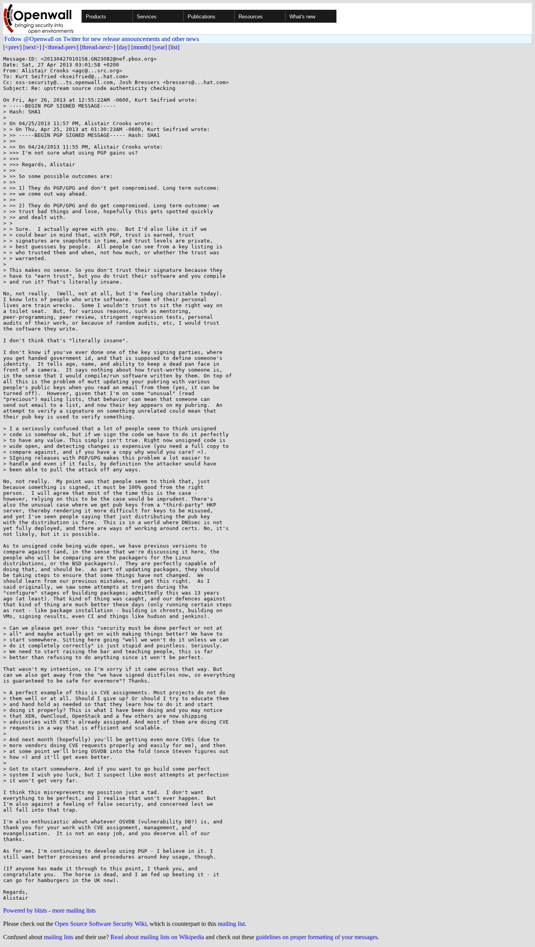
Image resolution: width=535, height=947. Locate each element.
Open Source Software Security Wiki (100, 923)
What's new (302, 17)
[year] (159, 47)
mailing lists (58, 937)
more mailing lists (74, 910)
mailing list (231, 923)
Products (96, 17)
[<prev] (12, 47)
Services (147, 17)
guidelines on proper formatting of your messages (317, 937)
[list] (173, 47)
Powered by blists (25, 910)
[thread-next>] (97, 47)
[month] (141, 47)
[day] (123, 47)
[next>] (32, 47)
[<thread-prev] (60, 47)
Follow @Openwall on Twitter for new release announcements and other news (101, 39)
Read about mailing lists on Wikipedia (157, 937)
